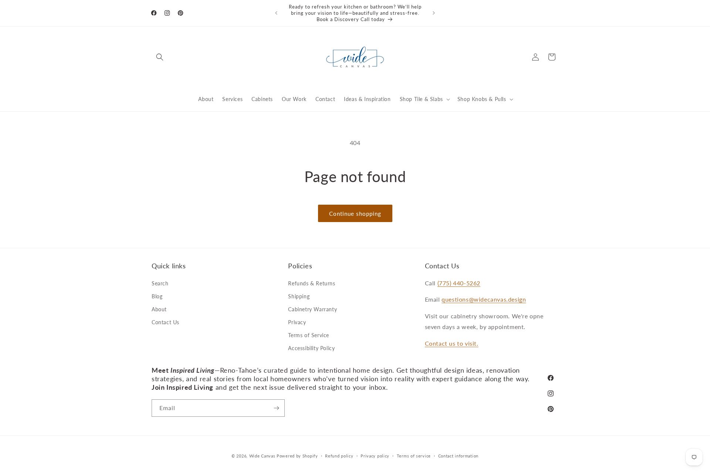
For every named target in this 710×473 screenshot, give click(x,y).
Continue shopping (355, 213)
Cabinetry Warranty (312, 309)
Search (160, 283)
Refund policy (339, 455)
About (159, 309)
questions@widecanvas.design (484, 299)
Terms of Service (308, 335)
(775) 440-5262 (458, 282)
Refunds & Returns (311, 283)
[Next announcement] (434, 13)
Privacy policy (375, 455)
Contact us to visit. (452, 343)
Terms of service (414, 455)
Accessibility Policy (311, 348)
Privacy (297, 322)
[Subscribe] (276, 408)
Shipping (299, 296)
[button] (160, 57)
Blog (157, 296)
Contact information (458, 455)
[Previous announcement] (276, 13)
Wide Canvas (262, 455)
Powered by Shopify (297, 455)
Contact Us (165, 322)
